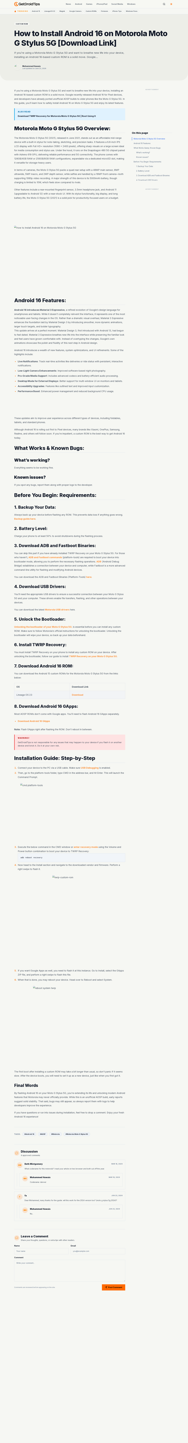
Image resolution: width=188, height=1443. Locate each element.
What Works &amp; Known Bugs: (147, 148)
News (68, 4)
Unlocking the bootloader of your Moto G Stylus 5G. (43, 627)
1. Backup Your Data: (144, 166)
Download (77, 695)
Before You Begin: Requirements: (148, 162)
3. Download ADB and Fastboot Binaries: (153, 175)
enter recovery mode (86, 847)
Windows (131, 4)
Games (89, 4)
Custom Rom (22, 24)
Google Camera (75, 11)
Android (78, 4)
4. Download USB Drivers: (147, 180)
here (88, 577)
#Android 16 (29, 1134)
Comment (18, 1257)
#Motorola (55, 1134)
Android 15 (36, 11)
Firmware (104, 11)
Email (73, 1246)
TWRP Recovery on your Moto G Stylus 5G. (93, 656)
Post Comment (115, 1287)
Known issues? (142, 157)
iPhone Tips (116, 11)
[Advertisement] (69, 211)
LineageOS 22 (49, 11)
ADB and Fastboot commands (45, 557)
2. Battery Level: (143, 171)
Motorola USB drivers (57, 609)
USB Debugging (90, 767)
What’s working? (143, 152)
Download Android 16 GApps (34, 721)
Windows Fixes (131, 11)
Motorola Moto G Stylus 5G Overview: (149, 139)
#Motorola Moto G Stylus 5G (77, 1134)
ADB (98, 561)
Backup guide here (24, 518)
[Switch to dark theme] (171, 4)
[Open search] (164, 4)
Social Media (117, 4)
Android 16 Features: (142, 143)
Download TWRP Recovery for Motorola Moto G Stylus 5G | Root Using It (57, 116)
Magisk (62, 11)
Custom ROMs (91, 11)
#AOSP (42, 1134)
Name (17, 1246)
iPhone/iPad (101, 4)
